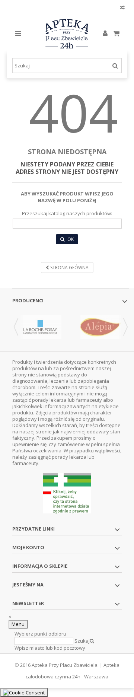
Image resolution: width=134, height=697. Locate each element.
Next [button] (125, 327)
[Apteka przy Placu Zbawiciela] (67, 34)
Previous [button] (16, 327)
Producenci (28, 300)
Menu (18, 624)
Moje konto (28, 547)
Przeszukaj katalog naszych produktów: (67, 213)
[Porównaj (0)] (122, 8)
